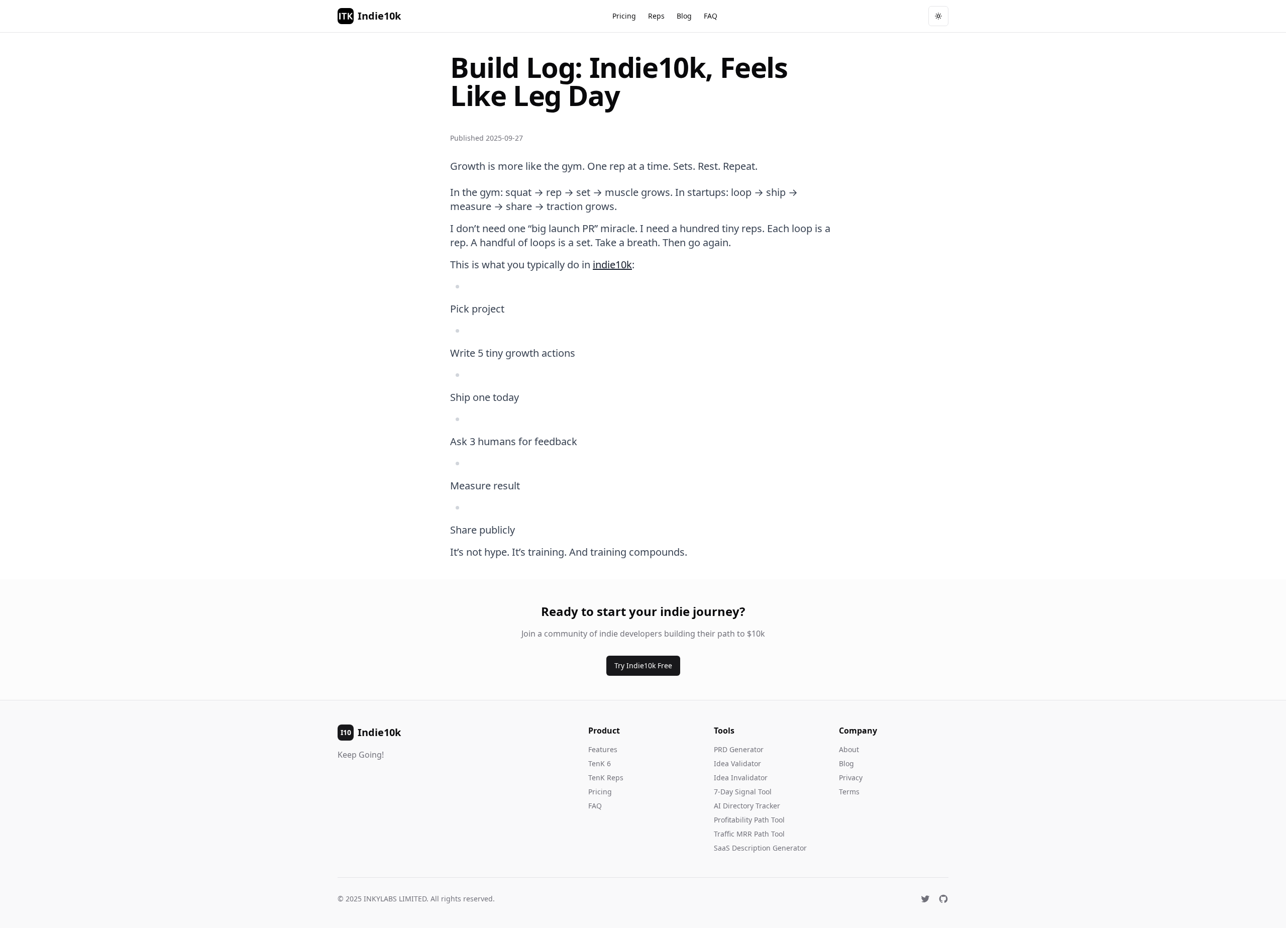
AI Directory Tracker (747, 805)
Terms (849, 791)
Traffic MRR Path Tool (749, 834)
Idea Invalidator (741, 777)
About (849, 749)
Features (602, 749)
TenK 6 (599, 763)
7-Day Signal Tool (743, 791)
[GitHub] (943, 899)
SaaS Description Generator (760, 848)
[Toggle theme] (938, 16)
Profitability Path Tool (749, 819)
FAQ (710, 16)
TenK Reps (605, 777)
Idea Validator (737, 763)
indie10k (612, 264)
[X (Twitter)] (925, 899)
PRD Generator (739, 749)
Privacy (851, 777)
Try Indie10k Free (643, 665)
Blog (684, 16)
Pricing (624, 16)
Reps (656, 16)
